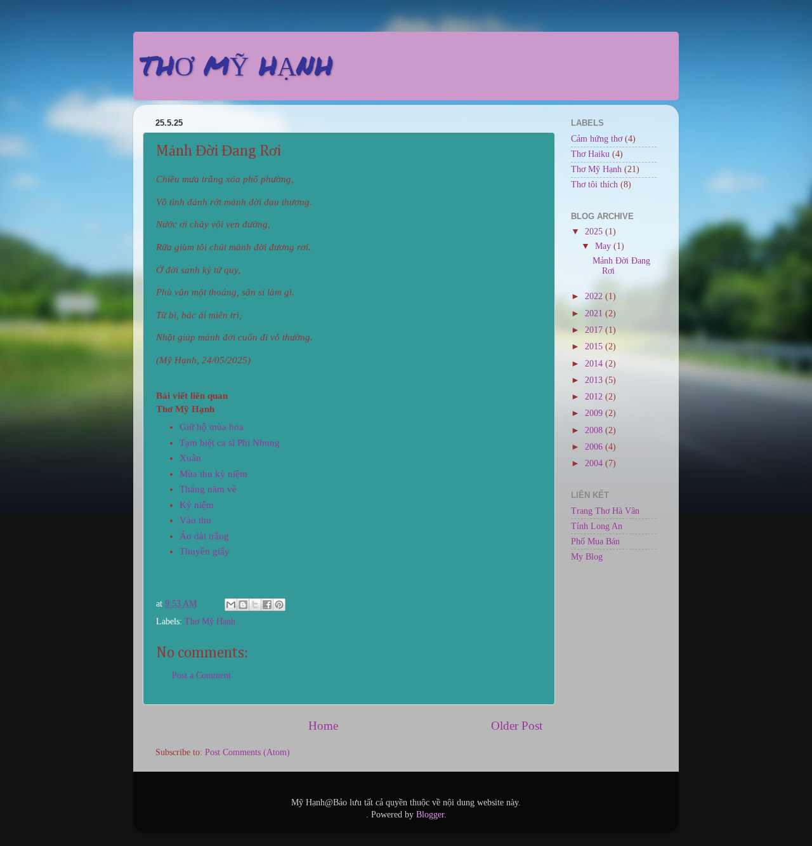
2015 (595, 346)
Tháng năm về (208, 489)
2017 (595, 330)
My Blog (587, 556)
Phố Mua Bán (595, 541)
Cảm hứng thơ (596, 139)
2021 (595, 313)
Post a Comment (201, 675)
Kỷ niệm (197, 505)
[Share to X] (255, 604)
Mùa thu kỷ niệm (213, 474)
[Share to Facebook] (267, 604)
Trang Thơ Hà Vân (605, 511)
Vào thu (195, 520)
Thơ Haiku (590, 154)
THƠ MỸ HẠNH (236, 65)
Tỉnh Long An (596, 526)
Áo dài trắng (204, 536)
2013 (595, 380)
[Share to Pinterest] (279, 604)
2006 (595, 447)
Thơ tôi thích (594, 184)
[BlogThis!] (243, 604)
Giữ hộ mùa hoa (212, 427)
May (604, 246)
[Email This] (231, 604)
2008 (595, 430)
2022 (595, 296)
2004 (595, 463)
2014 (595, 363)
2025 (595, 231)
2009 (595, 413)
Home (323, 725)
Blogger (430, 814)
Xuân (190, 458)
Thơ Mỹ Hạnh (210, 621)
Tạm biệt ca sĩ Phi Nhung (230, 443)
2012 (595, 396)
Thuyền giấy (205, 551)
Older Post (516, 725)
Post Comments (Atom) (247, 752)
